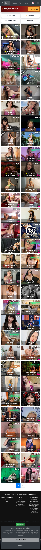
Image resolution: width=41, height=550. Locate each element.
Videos (14, 3)
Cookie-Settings (34, 512)
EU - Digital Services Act (20, 501)
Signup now (20, 524)
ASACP (34, 506)
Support (7, 499)
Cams (7, 3)
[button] (33, 3)
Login (27, 3)
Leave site (20, 545)
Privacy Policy (34, 509)
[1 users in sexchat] (10, 62)
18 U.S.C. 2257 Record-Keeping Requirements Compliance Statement (34, 504)
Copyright (20, 504)
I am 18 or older (20, 540)
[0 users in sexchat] (10, 31)
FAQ (7, 501)
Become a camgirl (34, 501)
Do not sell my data (34, 514)
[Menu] (38, 3)
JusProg (34, 494)
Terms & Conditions (34, 508)
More (20, 3)
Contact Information (20, 505)
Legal (20, 499)
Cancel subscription (20, 502)
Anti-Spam (34, 511)
